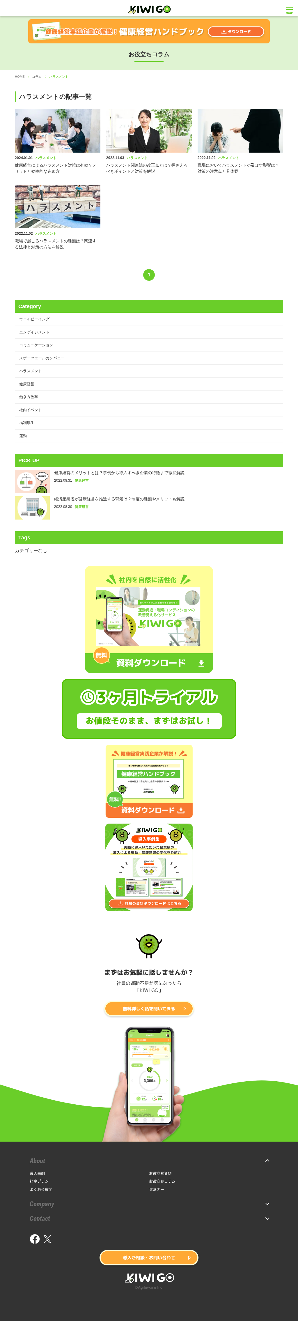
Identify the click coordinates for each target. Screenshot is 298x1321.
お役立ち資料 (160, 1173)
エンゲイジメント (34, 332)
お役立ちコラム (162, 1181)
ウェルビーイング (34, 319)
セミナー (156, 1189)
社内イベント (30, 410)
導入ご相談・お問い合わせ (149, 1258)
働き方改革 (28, 397)
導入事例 (37, 1173)
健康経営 (26, 384)
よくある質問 (41, 1189)
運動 (23, 436)
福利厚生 (26, 423)
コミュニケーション (36, 345)
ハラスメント (30, 371)
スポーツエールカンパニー (42, 358)
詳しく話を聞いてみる (149, 1009)
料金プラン (39, 1181)
